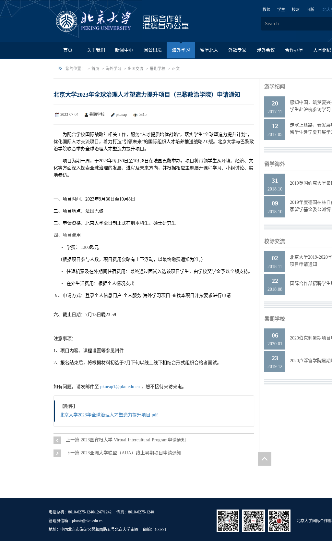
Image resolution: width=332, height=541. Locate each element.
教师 (266, 9)
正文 (176, 69)
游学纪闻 (274, 86)
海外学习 (181, 50)
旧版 (310, 9)
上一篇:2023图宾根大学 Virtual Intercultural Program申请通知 (126, 439)
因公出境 (153, 50)
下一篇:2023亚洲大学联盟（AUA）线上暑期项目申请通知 (123, 452)
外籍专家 (237, 50)
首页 (67, 50)
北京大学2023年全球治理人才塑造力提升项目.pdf (109, 414)
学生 (281, 9)
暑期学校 (157, 69)
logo (142, 21)
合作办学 (294, 50)
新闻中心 (124, 50)
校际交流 (274, 241)
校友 (296, 9)
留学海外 (274, 164)
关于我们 (96, 50)
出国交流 (135, 69)
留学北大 (209, 50)
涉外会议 (266, 50)
